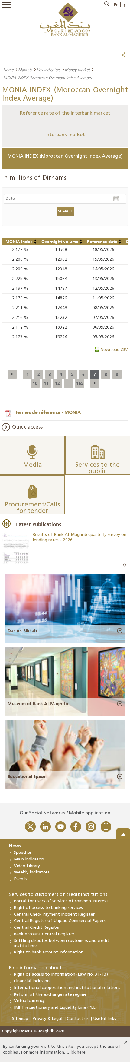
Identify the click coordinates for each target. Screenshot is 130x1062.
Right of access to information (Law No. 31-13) (61, 974)
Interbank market (65, 134)
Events (20, 879)
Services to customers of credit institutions (58, 894)
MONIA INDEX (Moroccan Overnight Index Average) (65, 156)
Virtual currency (29, 1001)
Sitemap (20, 1019)
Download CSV (114, 350)
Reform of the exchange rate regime (50, 994)
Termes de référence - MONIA (48, 412)
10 (35, 383)
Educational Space (26, 776)
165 (79, 383)
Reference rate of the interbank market (65, 113)
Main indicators (29, 859)
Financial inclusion (32, 981)
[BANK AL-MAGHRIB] (65, 19)
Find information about (35, 968)
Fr (116, 4)
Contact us (78, 1019)
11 (46, 383)
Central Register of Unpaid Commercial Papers (60, 921)
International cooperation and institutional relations (67, 988)
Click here (76, 1052)
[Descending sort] (35, 243)
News (15, 846)
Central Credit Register (37, 927)
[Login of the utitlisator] (35, 240)
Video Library (27, 866)
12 (57, 383)
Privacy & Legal (47, 1019)
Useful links (104, 1019)
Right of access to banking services (48, 908)
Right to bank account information (48, 952)
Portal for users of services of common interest (61, 901)
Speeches (23, 852)
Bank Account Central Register (44, 934)
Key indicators (48, 69)
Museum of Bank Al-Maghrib (38, 703)
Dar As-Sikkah (22, 630)
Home (8, 69)
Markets (25, 69)
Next (125, 565)
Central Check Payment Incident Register (54, 914)
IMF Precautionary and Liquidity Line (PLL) (55, 1007)
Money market (77, 69)
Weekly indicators (31, 872)
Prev (124, 565)
